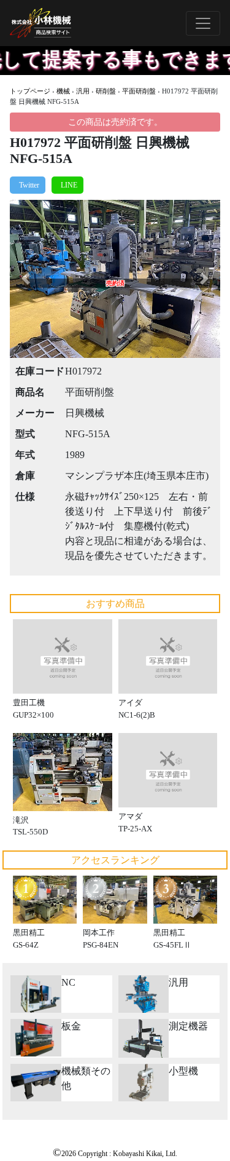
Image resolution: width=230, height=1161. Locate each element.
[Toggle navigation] (203, 23)
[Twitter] (27, 185)
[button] (25, 279)
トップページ (30, 91)
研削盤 (106, 91)
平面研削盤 (139, 91)
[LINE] (67, 185)
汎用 (83, 91)
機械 (63, 91)
